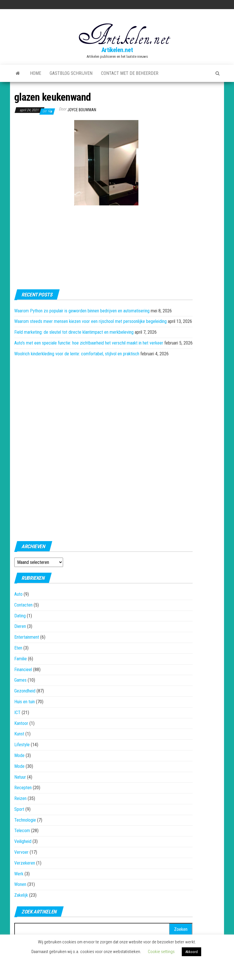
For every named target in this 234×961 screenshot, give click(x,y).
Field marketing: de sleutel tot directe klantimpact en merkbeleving (74, 332)
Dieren (20, 626)
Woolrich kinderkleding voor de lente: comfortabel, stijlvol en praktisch (76, 353)
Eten (18, 648)
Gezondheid (24, 691)
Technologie (25, 820)
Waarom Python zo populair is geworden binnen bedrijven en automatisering (82, 311)
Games (20, 680)
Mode (19, 755)
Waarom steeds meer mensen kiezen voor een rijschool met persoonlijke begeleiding (90, 321)
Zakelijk (21, 895)
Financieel (23, 669)
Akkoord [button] (191, 952)
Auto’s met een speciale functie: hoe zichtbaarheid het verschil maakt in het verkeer (88, 343)
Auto (18, 594)
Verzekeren (24, 863)
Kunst (19, 734)
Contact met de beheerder (129, 73)
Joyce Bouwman (81, 110)
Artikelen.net (117, 49)
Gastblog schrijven (71, 73)
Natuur (20, 777)
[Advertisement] (42, 151)
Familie (20, 658)
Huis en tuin (24, 701)
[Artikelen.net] (18, 73)
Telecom (22, 830)
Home (35, 73)
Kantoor (21, 723)
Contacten (23, 605)
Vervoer (21, 852)
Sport (19, 809)
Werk (18, 874)
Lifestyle (22, 744)
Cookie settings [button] (161, 951)
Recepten (23, 787)
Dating (20, 615)
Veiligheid (22, 841)
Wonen (20, 884)
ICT (17, 712)
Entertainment (26, 637)
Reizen (20, 798)
